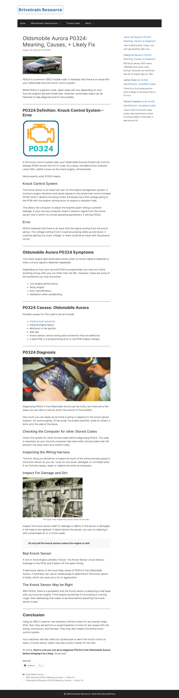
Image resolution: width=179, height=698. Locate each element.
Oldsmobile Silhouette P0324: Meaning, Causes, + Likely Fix (54, 680)
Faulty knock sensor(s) (42, 321)
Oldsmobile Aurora (35, 674)
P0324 (55, 165)
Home (23, 23)
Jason (127, 37)
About (88, 23)
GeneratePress (108, 694)
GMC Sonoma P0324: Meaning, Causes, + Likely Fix (50, 677)
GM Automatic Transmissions (44, 23)
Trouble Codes (73, 23)
